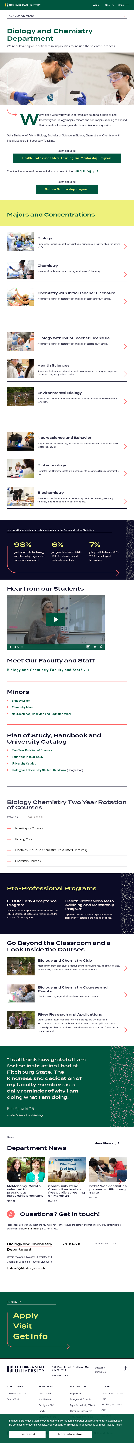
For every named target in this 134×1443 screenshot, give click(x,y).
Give (107, 5)
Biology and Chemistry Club (65, 960)
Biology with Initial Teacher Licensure (74, 338)
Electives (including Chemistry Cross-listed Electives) (51, 850)
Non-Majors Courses (29, 828)
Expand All (14, 817)
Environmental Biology (60, 393)
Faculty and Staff (46, 1405)
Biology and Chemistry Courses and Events (73, 989)
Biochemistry (51, 492)
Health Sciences (54, 365)
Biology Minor (21, 700)
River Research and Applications (70, 1014)
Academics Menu (21, 15)
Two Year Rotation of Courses (32, 750)
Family (42, 1411)
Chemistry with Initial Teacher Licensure (76, 293)
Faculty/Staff (13, 1399)
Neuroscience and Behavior (64, 437)
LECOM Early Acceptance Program (32, 903)
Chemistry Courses (28, 861)
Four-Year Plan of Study (27, 757)
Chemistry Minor (23, 707)
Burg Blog (88, 171)
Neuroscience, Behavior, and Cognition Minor (42, 714)
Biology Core (23, 839)
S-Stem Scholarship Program (67, 189)
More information (70, 1434)
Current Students (47, 1393)
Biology (45, 238)
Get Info (30, 1336)
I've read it (27, 1434)
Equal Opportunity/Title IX (82, 1405)
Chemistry (48, 265)
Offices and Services (16, 1393)
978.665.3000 (60, 1375)
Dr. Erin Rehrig (32, 1229)
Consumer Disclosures (81, 1411)
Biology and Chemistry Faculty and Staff (44, 670)
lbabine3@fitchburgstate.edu (26, 1268)
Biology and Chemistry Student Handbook (39, 770)
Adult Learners (46, 1399)
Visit (22, 1326)
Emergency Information (81, 1399)
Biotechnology (52, 465)
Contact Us (100, 1372)
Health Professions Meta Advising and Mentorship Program (67, 158)
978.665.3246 (72, 1243)
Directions (100, 1367)
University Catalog (24, 763)
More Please (104, 1143)
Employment (76, 1393)
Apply (96, 5)
